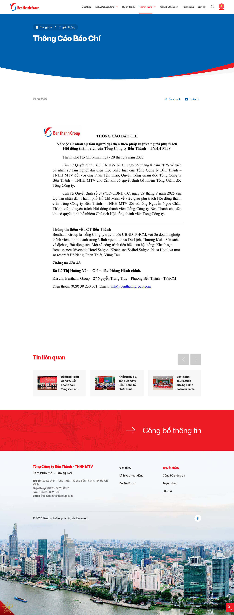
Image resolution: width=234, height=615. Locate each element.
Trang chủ (46, 27)
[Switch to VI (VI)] (221, 6)
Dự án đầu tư (128, 6)
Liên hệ (201, 6)
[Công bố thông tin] (117, 430)
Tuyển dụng (188, 6)
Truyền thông (145, 6)
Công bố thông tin (169, 6)
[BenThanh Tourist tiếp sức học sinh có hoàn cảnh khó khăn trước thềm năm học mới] (174, 383)
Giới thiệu (86, 6)
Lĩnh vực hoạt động (104, 6)
